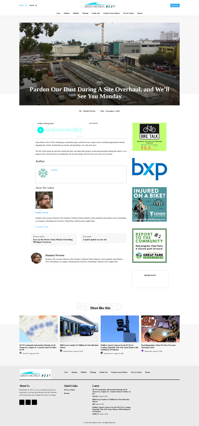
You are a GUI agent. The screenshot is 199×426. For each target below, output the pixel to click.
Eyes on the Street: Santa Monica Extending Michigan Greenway (53, 240)
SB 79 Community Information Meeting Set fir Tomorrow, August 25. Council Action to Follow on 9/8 (38, 347)
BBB (93, 404)
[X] (147, 281)
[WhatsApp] (158, 281)
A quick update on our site (95, 239)
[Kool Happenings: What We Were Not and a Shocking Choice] (160, 328)
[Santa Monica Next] (100, 5)
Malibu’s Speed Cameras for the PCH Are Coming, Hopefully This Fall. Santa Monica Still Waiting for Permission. (119, 347)
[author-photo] (20, 353)
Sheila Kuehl (148, 351)
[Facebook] (142, 281)
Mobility (95, 414)
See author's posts (41, 227)
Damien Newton (89, 111)
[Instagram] (28, 402)
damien (54, 170)
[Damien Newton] (36, 258)
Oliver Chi (26, 353)
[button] (33, 5)
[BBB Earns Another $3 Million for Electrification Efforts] (79, 328)
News (100, 82)
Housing (95, 396)
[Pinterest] (153, 281)
